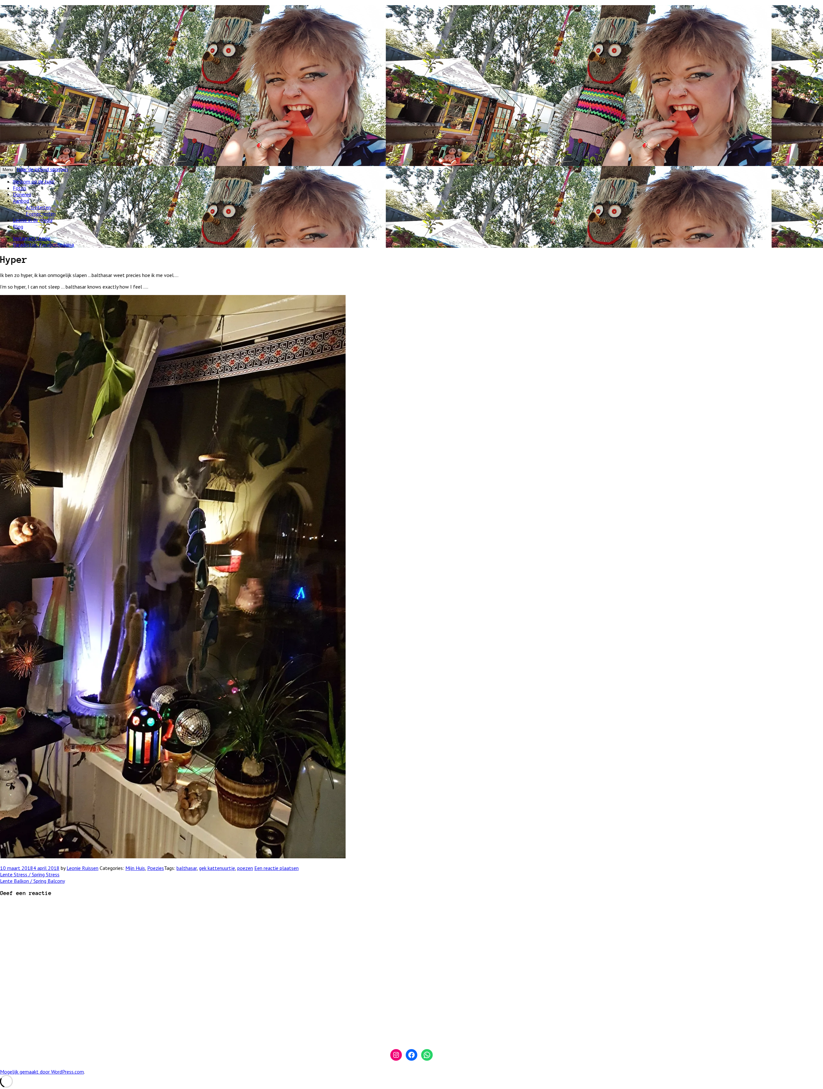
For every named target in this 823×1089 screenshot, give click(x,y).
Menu (8, 169)
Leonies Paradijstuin (29, 7)
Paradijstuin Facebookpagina (43, 244)
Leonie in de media (32, 220)
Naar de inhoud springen (42, 169)
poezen (245, 868)
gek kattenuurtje (217, 868)
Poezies (155, 868)
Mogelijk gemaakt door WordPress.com (42, 1071)
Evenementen (41, 213)
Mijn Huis (135, 868)
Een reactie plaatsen (276, 868)
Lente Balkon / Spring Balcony (32, 881)
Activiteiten (38, 207)
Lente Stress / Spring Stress (29, 874)
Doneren (22, 194)
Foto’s (19, 188)
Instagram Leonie (31, 238)
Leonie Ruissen (82, 868)
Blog (18, 226)
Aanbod (21, 201)
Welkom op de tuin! (33, 181)
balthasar (186, 868)
